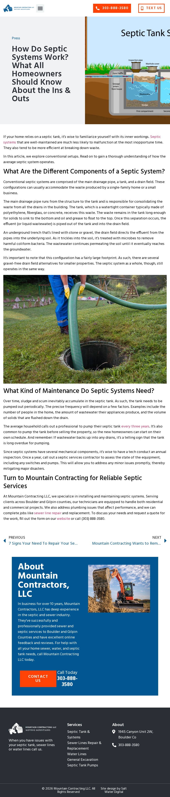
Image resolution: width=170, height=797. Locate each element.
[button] (40, 8)
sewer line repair (47, 513)
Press (16, 38)
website (63, 519)
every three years (135, 427)
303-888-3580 (67, 679)
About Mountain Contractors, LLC (43, 581)
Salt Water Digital (115, 790)
